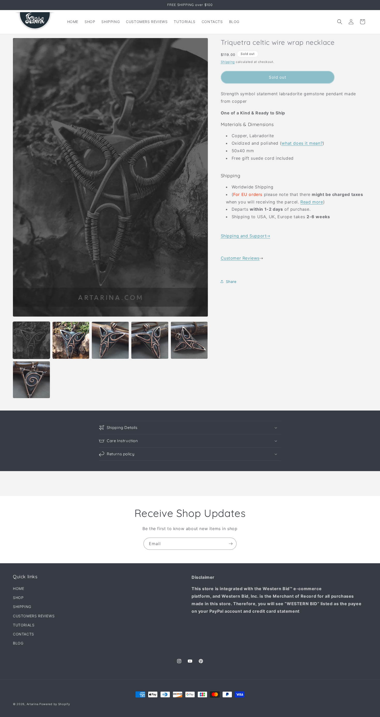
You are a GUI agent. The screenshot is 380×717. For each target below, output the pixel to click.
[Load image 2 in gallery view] (70, 340)
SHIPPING (22, 607)
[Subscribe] (230, 544)
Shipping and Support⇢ (245, 235)
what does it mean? (302, 142)
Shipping (228, 61)
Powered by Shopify (54, 704)
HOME (18, 589)
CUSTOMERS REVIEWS (34, 616)
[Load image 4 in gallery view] (149, 340)
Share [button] (231, 281)
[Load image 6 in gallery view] (31, 379)
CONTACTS (23, 634)
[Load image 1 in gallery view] (31, 340)
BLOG (18, 643)
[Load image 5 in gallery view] (189, 340)
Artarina (33, 704)
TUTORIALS (23, 625)
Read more (311, 201)
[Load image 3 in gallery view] (110, 340)
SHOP (18, 598)
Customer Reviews (240, 258)
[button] (339, 21)
